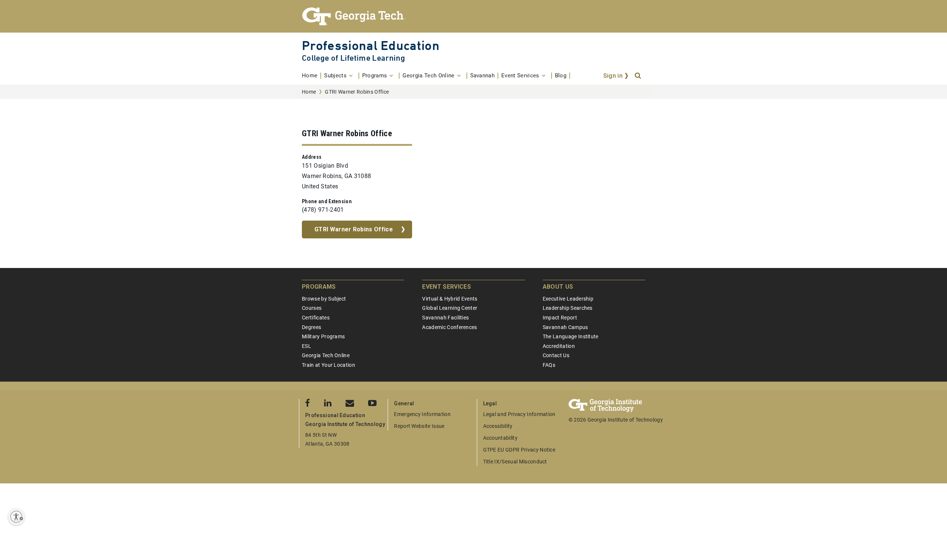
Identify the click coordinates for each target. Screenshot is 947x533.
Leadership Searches (568, 308)
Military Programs (323, 336)
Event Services (446, 286)
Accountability (500, 438)
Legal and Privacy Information (519, 414)
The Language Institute (571, 336)
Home (309, 92)
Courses (311, 308)
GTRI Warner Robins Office (353, 229)
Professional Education (370, 45)
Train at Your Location (328, 365)
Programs (319, 286)
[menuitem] (311, 76)
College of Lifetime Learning (353, 58)
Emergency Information (422, 414)
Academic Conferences (449, 327)
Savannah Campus (565, 327)
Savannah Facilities (445, 318)
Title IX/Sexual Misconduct (515, 462)
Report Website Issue (419, 426)
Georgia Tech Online (326, 355)
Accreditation (559, 346)
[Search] (638, 76)
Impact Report (560, 318)
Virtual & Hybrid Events (449, 299)
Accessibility (498, 426)
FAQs (549, 365)
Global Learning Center (449, 308)
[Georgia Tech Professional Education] (473, 16)
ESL (306, 346)
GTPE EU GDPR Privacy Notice (519, 450)
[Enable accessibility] (16, 517)
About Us (558, 286)
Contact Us (556, 355)
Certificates (316, 318)
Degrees (311, 327)
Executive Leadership (568, 299)
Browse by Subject (324, 299)
